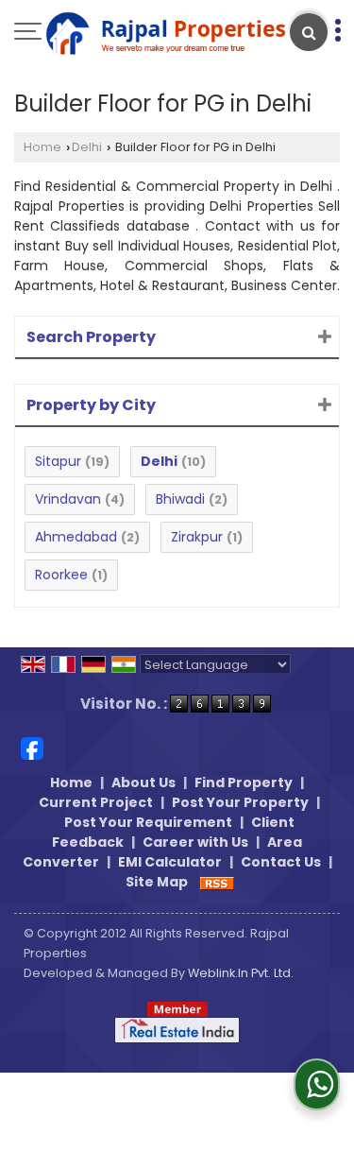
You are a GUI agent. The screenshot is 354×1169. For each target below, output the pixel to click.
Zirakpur (197, 536)
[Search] (309, 32)
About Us (143, 782)
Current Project (96, 802)
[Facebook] (32, 747)
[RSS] (217, 881)
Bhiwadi (180, 499)
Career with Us (195, 842)
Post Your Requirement (148, 822)
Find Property (243, 782)
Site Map (157, 881)
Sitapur (58, 461)
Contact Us (281, 861)
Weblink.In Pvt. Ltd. (241, 973)
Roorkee (61, 574)
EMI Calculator (170, 861)
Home (42, 147)
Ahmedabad (76, 536)
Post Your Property (240, 802)
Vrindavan (68, 499)
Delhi (87, 147)
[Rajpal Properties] (165, 34)
